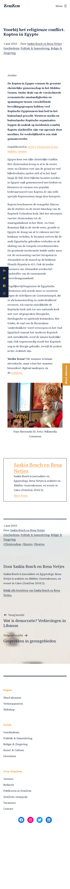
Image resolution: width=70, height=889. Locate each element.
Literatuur (9, 756)
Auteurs (8, 779)
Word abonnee (12, 697)
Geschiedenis (11, 48)
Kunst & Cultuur (13, 750)
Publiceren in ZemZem (17, 791)
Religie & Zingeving (15, 744)
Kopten (40, 544)
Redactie (8, 785)
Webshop (9, 709)
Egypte (28, 544)
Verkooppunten (13, 703)
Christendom (13, 544)
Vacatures (9, 803)
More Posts (21, 495)
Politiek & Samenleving (35, 48)
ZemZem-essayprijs (15, 797)
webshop (16, 373)
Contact (8, 809)
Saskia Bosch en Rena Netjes (44, 44)
